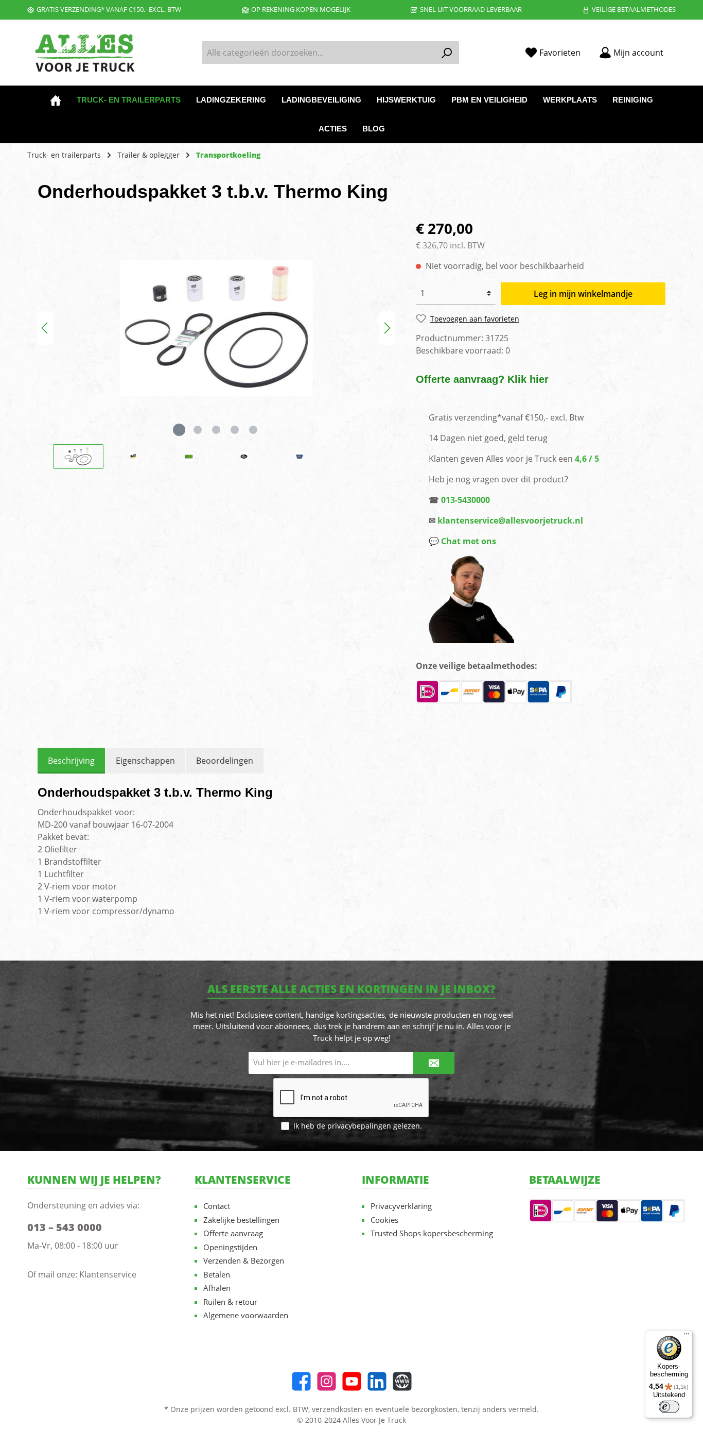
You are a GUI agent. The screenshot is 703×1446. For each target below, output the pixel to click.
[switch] (669, 1407)
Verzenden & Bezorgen (243, 1260)
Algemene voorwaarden (245, 1315)
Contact (216, 1206)
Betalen (216, 1274)
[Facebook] (301, 1381)
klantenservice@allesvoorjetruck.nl (510, 520)
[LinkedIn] (377, 1381)
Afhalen (217, 1288)
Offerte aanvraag (233, 1233)
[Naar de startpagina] (83, 52)
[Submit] (433, 1063)
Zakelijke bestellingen (241, 1220)
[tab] (71, 761)
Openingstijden (230, 1247)
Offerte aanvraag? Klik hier (482, 379)
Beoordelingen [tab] (224, 760)
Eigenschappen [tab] (145, 760)
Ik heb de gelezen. (357, 1126)
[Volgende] (387, 328)
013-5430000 (465, 500)
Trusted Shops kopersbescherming (432, 1233)
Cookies (384, 1220)
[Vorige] (45, 328)
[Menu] (686, 1336)
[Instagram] (326, 1381)
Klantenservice (107, 1274)
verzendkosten (337, 1409)
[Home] (55, 100)
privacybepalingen (359, 1126)
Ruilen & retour (230, 1302)
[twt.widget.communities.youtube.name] (351, 1381)
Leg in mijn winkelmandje (583, 293)
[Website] (402, 1381)
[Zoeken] (447, 52)
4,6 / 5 (587, 458)
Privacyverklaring (401, 1206)
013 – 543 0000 (64, 1227)
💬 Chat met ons (462, 541)
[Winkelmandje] (678, 49)
